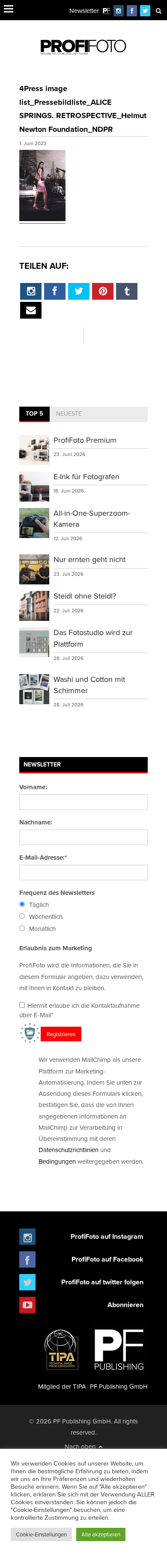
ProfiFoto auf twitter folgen (102, 1282)
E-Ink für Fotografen (86, 476)
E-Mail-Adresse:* (43, 857)
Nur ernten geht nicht (89, 559)
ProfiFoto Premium (85, 440)
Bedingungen (57, 1161)
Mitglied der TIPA (62, 1386)
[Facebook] (132, 10)
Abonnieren (125, 1305)
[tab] (34, 414)
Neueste (69, 413)
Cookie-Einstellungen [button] (41, 1534)
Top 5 (34, 413)
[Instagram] (118, 10)
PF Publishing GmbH (119, 1386)
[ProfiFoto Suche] (158, 10)
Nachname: (35, 822)
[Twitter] (145, 10)
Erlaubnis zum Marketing (55, 948)
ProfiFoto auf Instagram (107, 1236)
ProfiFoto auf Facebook (107, 1259)
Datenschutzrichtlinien (68, 1149)
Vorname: (33, 787)
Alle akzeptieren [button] (100, 1534)
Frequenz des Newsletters (57, 892)
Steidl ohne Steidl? (85, 595)
